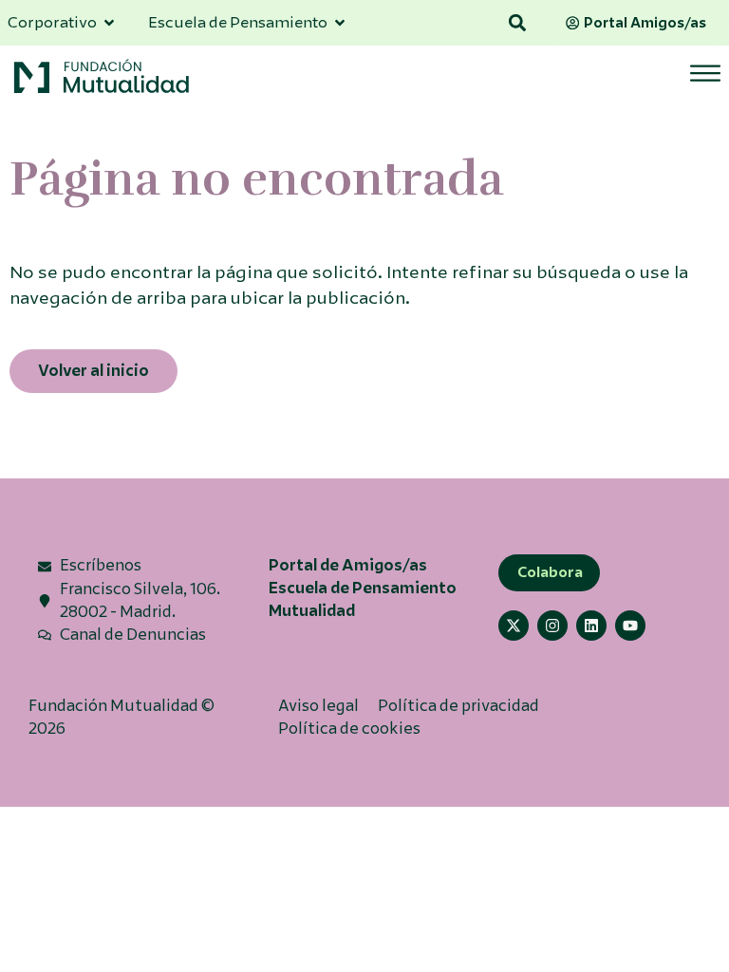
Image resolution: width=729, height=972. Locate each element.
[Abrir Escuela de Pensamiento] (339, 22)
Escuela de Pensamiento (363, 588)
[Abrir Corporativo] (109, 22)
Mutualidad (312, 611)
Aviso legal (318, 706)
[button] (517, 23)
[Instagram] (552, 625)
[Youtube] (630, 625)
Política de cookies (349, 728)
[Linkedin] (591, 625)
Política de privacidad (458, 706)
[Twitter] (513, 625)
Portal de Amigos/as (348, 565)
